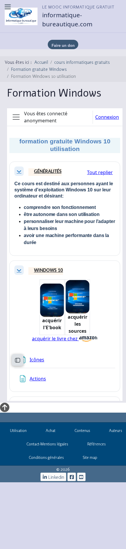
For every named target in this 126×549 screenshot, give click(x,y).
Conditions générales (46, 457)
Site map (90, 457)
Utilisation (18, 430)
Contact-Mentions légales (47, 444)
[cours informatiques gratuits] (81, 477)
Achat (50, 430)
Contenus (82, 430)
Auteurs (115, 430)
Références (96, 444)
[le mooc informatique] (71, 477)
